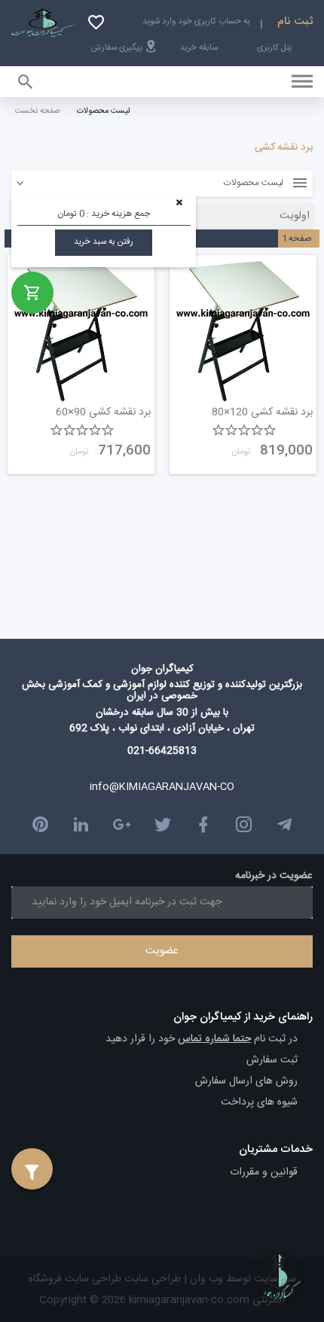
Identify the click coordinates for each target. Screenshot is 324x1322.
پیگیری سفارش (116, 48)
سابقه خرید (199, 48)
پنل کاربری (274, 48)
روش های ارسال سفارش (246, 1081)
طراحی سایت (151, 1279)
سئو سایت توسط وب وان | (238, 1279)
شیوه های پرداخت (259, 1102)
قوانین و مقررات (264, 1172)
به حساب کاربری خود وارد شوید (196, 21)
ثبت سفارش (272, 1060)
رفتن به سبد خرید (103, 242)
